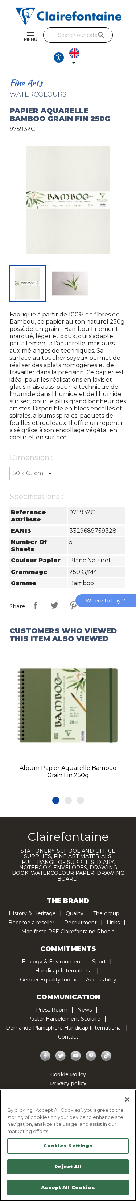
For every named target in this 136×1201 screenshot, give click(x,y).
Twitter (60, 1056)
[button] (56, 800)
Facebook (45, 1056)
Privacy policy (68, 1083)
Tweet (54, 605)
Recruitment (80, 922)
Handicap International (64, 970)
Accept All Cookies (68, 1187)
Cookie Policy (68, 1074)
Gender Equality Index (48, 979)
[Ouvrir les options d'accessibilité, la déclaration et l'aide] (59, 57)
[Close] (127, 1099)
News (84, 1009)
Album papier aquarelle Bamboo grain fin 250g (68, 772)
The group (106, 913)
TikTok (106, 1056)
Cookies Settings (67, 1146)
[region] (68, 1145)
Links (113, 922)
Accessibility (101, 979)
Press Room (51, 1009)
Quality (74, 913)
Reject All (67, 1167)
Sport (99, 961)
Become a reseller (31, 922)
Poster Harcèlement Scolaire (63, 1018)
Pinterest (73, 605)
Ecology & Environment (52, 961)
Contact (68, 1037)
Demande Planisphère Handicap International (64, 1028)
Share (35, 605)
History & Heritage (32, 913)
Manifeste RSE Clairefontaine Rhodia (68, 931)
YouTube (76, 1056)
